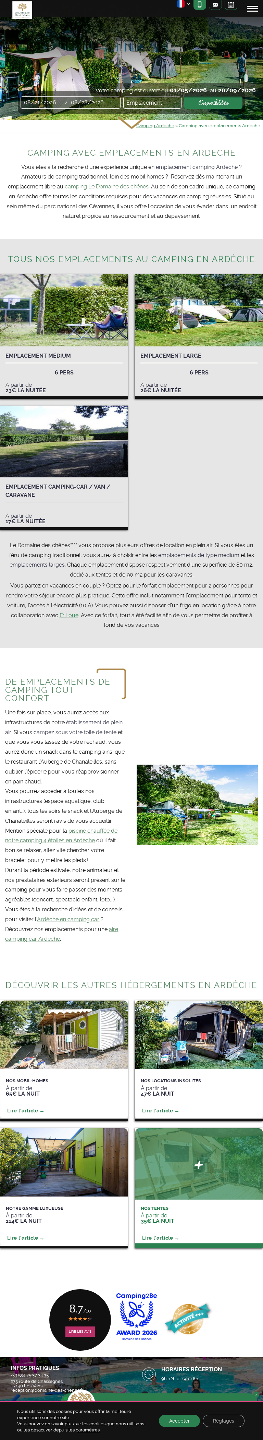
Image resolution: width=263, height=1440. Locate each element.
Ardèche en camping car (68, 919)
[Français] (184, 5)
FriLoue (69, 615)
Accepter (179, 1421)
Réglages (223, 1421)
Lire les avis (80, 1331)
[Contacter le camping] (215, 5)
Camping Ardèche (155, 125)
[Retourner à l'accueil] (21, 11)
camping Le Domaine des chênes (107, 186)
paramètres (88, 1429)
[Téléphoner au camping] (199, 5)
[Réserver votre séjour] (231, 5)
